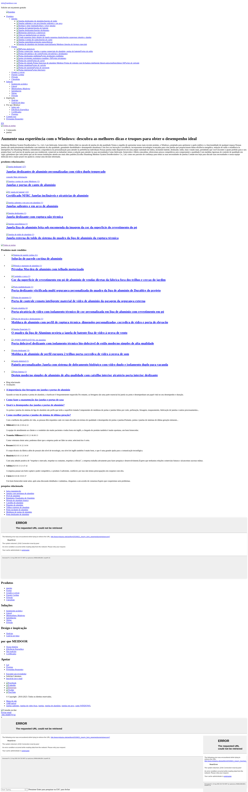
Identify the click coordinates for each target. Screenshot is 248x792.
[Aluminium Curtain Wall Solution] (24, 255)
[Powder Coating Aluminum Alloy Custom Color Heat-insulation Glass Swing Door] (19, 308)
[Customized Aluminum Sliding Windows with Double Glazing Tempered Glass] (16, 167)
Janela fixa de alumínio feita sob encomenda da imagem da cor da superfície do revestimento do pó (71, 227)
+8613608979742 (8, 715)
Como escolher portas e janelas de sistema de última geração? (38, 415)
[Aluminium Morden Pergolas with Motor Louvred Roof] (26, 266)
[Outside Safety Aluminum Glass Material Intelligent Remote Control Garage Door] (21, 297)
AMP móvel (11, 703)
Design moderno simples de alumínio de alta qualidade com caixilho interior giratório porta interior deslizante (84, 375)
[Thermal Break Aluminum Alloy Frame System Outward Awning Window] (20, 234)
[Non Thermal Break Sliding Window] (16, 213)
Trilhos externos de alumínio (17, 507)
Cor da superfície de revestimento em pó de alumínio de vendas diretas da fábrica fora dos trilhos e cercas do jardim (88, 279)
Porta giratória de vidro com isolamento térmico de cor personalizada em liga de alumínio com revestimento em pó (87, 311)
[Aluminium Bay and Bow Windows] (24, 203)
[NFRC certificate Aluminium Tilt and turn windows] (17, 192)
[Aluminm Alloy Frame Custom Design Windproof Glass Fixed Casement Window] (20, 329)
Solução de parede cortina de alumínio (36, 258)
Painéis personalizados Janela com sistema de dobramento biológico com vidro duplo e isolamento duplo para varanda (89, 364)
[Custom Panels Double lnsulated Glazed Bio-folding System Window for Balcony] (20, 361)
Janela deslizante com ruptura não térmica (34, 216)
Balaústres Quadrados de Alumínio (20, 498)
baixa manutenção (13, 491)
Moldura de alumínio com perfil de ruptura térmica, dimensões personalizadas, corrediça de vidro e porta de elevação (89, 322)
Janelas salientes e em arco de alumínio (32, 206)
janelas (41, 706)
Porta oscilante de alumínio (17, 510)
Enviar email (6, 712)
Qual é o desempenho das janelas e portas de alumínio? (35, 405)
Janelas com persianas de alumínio (20, 493)
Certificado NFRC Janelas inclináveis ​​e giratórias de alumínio (47, 195)
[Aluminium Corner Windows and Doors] (23, 181)
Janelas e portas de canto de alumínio (31, 185)
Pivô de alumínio (13, 496)
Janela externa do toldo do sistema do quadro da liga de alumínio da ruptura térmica (62, 238)
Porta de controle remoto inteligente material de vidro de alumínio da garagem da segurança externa (78, 301)
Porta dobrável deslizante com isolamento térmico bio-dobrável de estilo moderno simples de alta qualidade (82, 343)
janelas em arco (68, 706)
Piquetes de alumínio (14, 505)
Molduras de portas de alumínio (19, 512)
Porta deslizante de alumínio (17, 514)
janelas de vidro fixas (28, 706)
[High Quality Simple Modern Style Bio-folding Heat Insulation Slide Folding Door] (28, 340)
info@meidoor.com (9, 3)
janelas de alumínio (53, 706)
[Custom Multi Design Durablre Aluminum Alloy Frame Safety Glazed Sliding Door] (22, 287)
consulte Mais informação (16, 177)
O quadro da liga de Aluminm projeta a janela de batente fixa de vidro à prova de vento (69, 332)
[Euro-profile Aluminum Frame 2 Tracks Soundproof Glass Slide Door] (20, 350)
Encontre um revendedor (16, 674)
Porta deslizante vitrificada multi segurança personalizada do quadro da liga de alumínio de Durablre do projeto (86, 290)
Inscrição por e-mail (14, 678)
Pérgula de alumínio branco (17, 500)
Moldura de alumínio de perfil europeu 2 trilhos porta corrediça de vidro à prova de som (70, 354)
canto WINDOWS (82, 706)
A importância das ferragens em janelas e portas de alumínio (38, 389)
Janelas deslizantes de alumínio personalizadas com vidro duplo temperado (56, 171)
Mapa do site (11, 701)
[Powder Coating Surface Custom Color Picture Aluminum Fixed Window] (17, 224)
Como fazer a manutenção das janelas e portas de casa (35, 399)
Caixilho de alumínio (14, 503)
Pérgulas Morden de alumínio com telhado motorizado (47, 269)
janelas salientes (12, 706)
